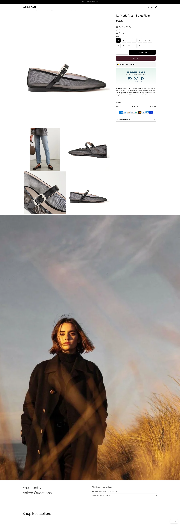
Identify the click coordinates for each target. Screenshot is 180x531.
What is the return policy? (102, 487)
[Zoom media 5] (88, 192)
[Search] (148, 7)
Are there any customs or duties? (105, 491)
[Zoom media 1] (67, 70)
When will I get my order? (101, 495)
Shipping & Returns (123, 119)
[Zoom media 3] (88, 149)
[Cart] (156, 7)
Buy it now (136, 58)
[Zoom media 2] (45, 149)
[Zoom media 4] (45, 192)
